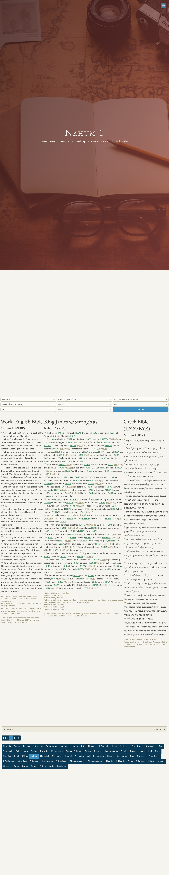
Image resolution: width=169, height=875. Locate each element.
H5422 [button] (52, 496)
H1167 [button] (101, 442)
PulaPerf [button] (49, 471)
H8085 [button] (83, 578)
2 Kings (123, 746)
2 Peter (15, 766)
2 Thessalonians (94, 761)
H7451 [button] (50, 537)
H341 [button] (93, 448)
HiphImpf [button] (90, 566)
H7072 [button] (69, 439)
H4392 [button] (83, 531)
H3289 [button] (105, 537)
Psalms (34, 751)
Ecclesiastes (57, 751)
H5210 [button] (78, 433)
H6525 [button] (89, 471)
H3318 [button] (71, 534)
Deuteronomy (52, 746)
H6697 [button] (110, 493)
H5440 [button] (81, 525)
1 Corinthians (153, 756)
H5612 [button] (94, 433)
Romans (140, 756)
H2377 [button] (112, 433)
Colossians (61, 761)
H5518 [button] (109, 525)
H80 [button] (64, 461)
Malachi (90, 756)
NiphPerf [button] (75, 493)
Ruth (83, 746)
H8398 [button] (68, 483)
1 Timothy (109, 761)
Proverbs (44, 751)
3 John (43, 766)
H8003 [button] (111, 540)
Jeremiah (98, 751)
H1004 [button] (47, 566)
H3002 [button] (94, 531)
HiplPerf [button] (54, 480)
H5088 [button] (56, 585)
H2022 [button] (64, 477)
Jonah (16, 756)
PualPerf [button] (54, 531)
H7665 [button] (68, 553)
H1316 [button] (102, 467)
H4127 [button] (47, 480)
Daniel (133, 751)
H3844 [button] (107, 471)
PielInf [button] (66, 455)
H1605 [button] (61, 464)
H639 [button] (85, 452)
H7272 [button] (80, 461)
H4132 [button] (93, 553)
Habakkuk (44, 756)
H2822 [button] (113, 509)
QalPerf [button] (84, 477)
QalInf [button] (54, 588)
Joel (150, 751)
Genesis (7, 746)
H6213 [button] (113, 506)
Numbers (38, 746)
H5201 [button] (56, 448)
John (124, 756)
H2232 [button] (91, 563)
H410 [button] (53, 439)
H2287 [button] (60, 582)
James (161, 761)
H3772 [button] (82, 566)
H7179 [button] (72, 531)
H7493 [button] (77, 477)
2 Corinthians (9, 761)
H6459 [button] (115, 566)
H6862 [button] (108, 445)
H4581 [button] (94, 499)
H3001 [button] (60, 467)
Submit (140, 409)
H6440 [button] (47, 483)
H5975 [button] (64, 487)
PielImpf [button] (88, 455)
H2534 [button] (107, 442)
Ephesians (34, 761)
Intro (5, 738)
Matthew (100, 756)
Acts (132, 756)
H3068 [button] (88, 439)
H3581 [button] (116, 452)
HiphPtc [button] (91, 578)
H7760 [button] (81, 569)
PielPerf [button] (110, 547)
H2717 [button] (110, 464)
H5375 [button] (90, 480)
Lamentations (111, 751)
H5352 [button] (59, 455)
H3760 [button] (68, 471)
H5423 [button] (47, 556)
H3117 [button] (109, 499)
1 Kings (114, 746)
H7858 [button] (95, 506)
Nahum (10, 729)
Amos (157, 751)
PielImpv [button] (117, 582)
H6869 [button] (47, 502)
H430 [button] (64, 566)
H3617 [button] (68, 509)
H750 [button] (71, 452)
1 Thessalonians (76, 761)
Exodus (17, 746)
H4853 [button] (60, 433)
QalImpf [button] (98, 480)
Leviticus (27, 746)
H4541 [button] (64, 569)
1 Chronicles (136, 746)
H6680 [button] (96, 559)
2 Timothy (120, 761)
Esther (18, 751)
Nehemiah (8, 751)
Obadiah (7, 756)
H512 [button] (72, 436)
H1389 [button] (111, 477)
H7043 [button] (51, 572)
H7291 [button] (54, 512)
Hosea (142, 751)
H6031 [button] (103, 547)
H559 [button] (59, 540)
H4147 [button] (63, 556)
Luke (117, 756)
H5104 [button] (88, 467)
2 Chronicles (150, 746)
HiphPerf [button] (118, 464)
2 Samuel (103, 746)
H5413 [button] (67, 493)
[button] (10, 439)
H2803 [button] (68, 515)
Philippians (47, 761)
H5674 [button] (72, 506)
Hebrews (151, 761)
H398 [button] (46, 531)
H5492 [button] (80, 458)
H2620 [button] (102, 502)
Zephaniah (57, 756)
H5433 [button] (63, 528)
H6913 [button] (107, 569)
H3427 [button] (91, 483)
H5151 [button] (54, 436)
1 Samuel (92, 746)
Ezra (161, 746)
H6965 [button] (57, 490)
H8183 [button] (103, 458)
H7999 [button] (108, 582)
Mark (109, 756)
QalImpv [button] (68, 582)
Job (26, 751)
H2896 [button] (73, 499)
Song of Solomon (74, 751)
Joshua (64, 746)
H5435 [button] (94, 528)
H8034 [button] (76, 563)
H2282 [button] (94, 582)
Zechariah (79, 756)
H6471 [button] (63, 521)
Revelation (62, 766)
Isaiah (88, 751)
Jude (51, 766)
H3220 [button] (87, 464)
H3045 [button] (69, 502)
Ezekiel (124, 751)
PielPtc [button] (61, 578)
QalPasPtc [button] (91, 525)
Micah (25, 756)
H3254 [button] (96, 585)
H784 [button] (90, 493)
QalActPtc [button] (114, 439)
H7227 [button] (61, 544)
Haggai (68, 756)
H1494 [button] (98, 544)
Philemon (140, 761)
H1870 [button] (59, 458)
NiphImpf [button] (100, 563)
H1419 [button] (101, 452)
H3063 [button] (47, 582)
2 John (34, 766)
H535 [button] (119, 467)
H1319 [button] (54, 578)
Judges (74, 746)
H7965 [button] (107, 578)
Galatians (22, 761)
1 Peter (6, 766)
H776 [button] (75, 480)
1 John (25, 766)
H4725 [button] (86, 509)
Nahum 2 (158, 729)
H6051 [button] (47, 461)
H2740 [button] (90, 490)
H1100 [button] (88, 537)
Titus (130, 761)
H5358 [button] (105, 439)
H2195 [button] (109, 487)
